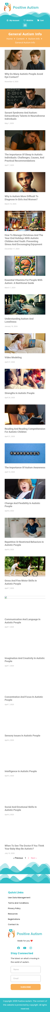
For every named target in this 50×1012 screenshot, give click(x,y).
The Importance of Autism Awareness (25, 467)
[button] (25, 25)
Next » (34, 858)
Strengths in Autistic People (20, 393)
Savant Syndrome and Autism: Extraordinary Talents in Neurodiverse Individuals (25, 115)
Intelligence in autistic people (21, 771)
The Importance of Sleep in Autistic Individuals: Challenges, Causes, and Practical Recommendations (24, 157)
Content (20, 38)
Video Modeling (13, 357)
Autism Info (34, 38)
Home (10, 38)
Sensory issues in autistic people (22, 735)
